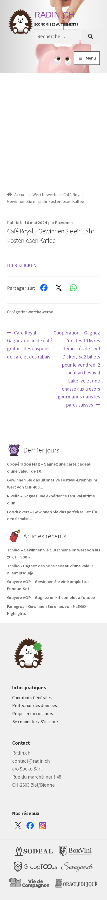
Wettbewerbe (45, 194)
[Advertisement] (53, 130)
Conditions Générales (32, 698)
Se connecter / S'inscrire (35, 722)
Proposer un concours (32, 713)
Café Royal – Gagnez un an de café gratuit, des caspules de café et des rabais (29, 344)
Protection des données (34, 705)
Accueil (21, 194)
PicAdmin (64, 222)
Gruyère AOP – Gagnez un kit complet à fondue (51, 597)
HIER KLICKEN (22, 265)
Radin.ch (54, 14)
